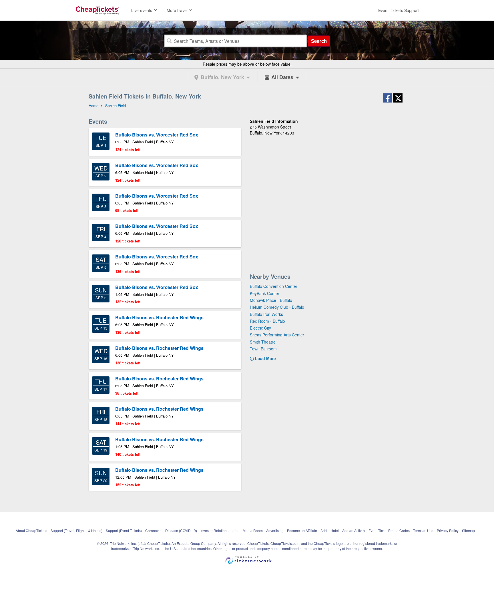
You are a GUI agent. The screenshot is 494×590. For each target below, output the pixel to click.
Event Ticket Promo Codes (389, 530)
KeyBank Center (264, 293)
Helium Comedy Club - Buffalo (277, 307)
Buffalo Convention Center (273, 286)
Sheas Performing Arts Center (277, 335)
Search (319, 40)
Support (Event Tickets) (124, 530)
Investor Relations (214, 530)
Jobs (235, 530)
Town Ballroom (263, 349)
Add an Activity (353, 530)
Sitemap (468, 530)
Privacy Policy (448, 530)
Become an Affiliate (302, 530)
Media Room (253, 530)
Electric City (260, 328)
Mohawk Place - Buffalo (271, 300)
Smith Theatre (263, 342)
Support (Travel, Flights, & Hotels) (76, 530)
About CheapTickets (31, 530)
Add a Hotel (329, 530)
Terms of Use (423, 530)
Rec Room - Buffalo (267, 321)
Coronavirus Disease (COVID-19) (171, 530)
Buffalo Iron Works (266, 314)
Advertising (275, 530)
